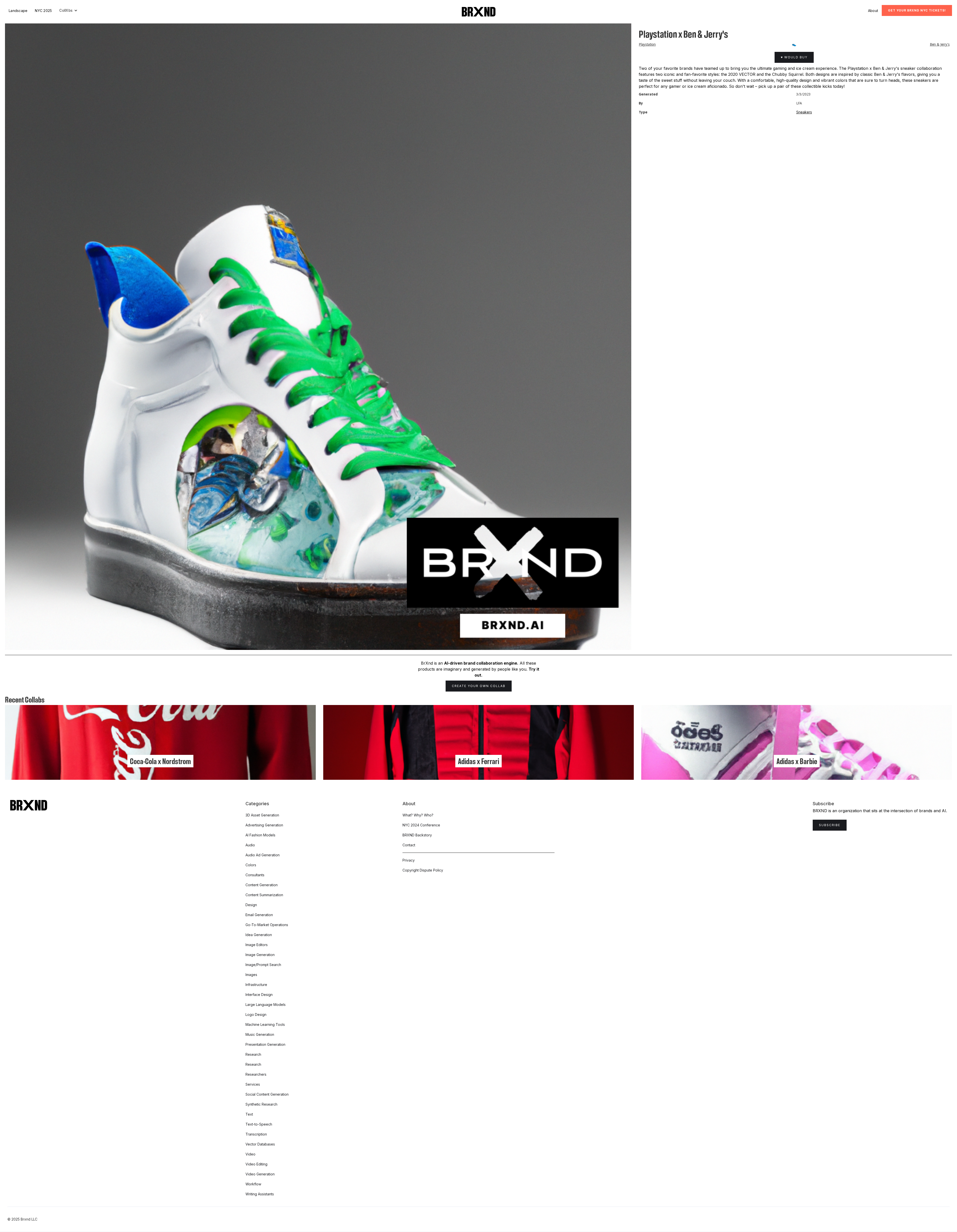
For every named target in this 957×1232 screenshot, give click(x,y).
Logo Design (255, 1014)
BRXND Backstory (417, 835)
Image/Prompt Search (263, 965)
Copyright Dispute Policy (422, 870)
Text (249, 1114)
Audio (250, 845)
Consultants (254, 875)
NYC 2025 (43, 10)
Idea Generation (258, 935)
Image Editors (256, 945)
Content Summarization (264, 895)
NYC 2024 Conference (421, 825)
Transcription (256, 1134)
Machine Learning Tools (265, 1024)
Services (252, 1084)
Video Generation (260, 1174)
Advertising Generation (264, 825)
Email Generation (259, 915)
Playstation (647, 44)
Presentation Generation (265, 1044)
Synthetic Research (261, 1104)
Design (251, 905)
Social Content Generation (267, 1094)
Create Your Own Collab (478, 686)
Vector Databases (260, 1144)
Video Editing (256, 1164)
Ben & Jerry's (940, 44)
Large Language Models (265, 1004)
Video (250, 1154)
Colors (250, 865)
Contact (408, 845)
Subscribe (829, 825)
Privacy (408, 860)
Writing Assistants (259, 1194)
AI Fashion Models (260, 835)
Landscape (18, 10)
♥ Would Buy (794, 57)
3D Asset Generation (262, 815)
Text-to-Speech (258, 1124)
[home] (479, 12)
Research (253, 1054)
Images (251, 974)
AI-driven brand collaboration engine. (481, 663)
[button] (68, 10)
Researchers (255, 1074)
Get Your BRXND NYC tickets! (917, 10)
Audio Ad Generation (262, 855)
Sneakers (804, 112)
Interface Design (259, 994)
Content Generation (261, 885)
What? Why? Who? (417, 815)
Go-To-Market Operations (266, 925)
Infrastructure (256, 984)
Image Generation (260, 955)
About (873, 10)
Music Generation (259, 1034)
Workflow (253, 1184)
